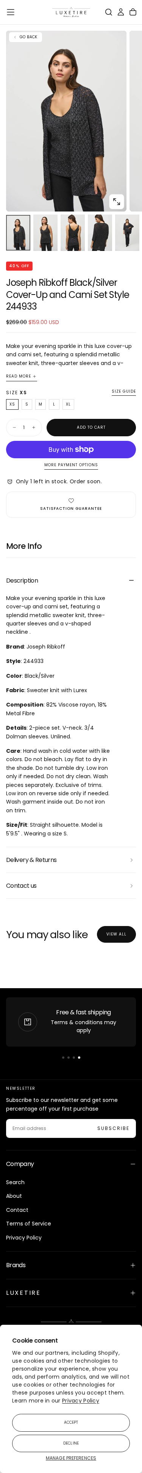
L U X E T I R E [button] (22, 1292)
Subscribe (113, 1128)
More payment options (71, 465)
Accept (71, 1422)
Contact (17, 1210)
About (14, 1196)
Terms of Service (28, 1223)
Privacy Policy (80, 1400)
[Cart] (132, 12)
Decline (71, 1443)
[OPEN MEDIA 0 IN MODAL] (116, 201)
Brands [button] (15, 1265)
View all (116, 934)
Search (15, 1182)
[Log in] (120, 12)
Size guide (124, 391)
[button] (10, 12)
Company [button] (20, 1164)
